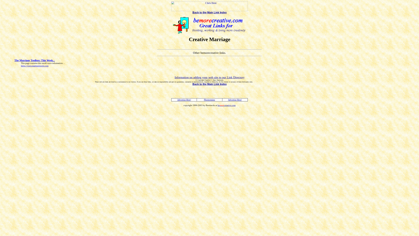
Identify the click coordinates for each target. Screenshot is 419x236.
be (227, 105)
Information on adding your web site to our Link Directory (210, 77)
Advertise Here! (184, 99)
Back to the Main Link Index (209, 12)
